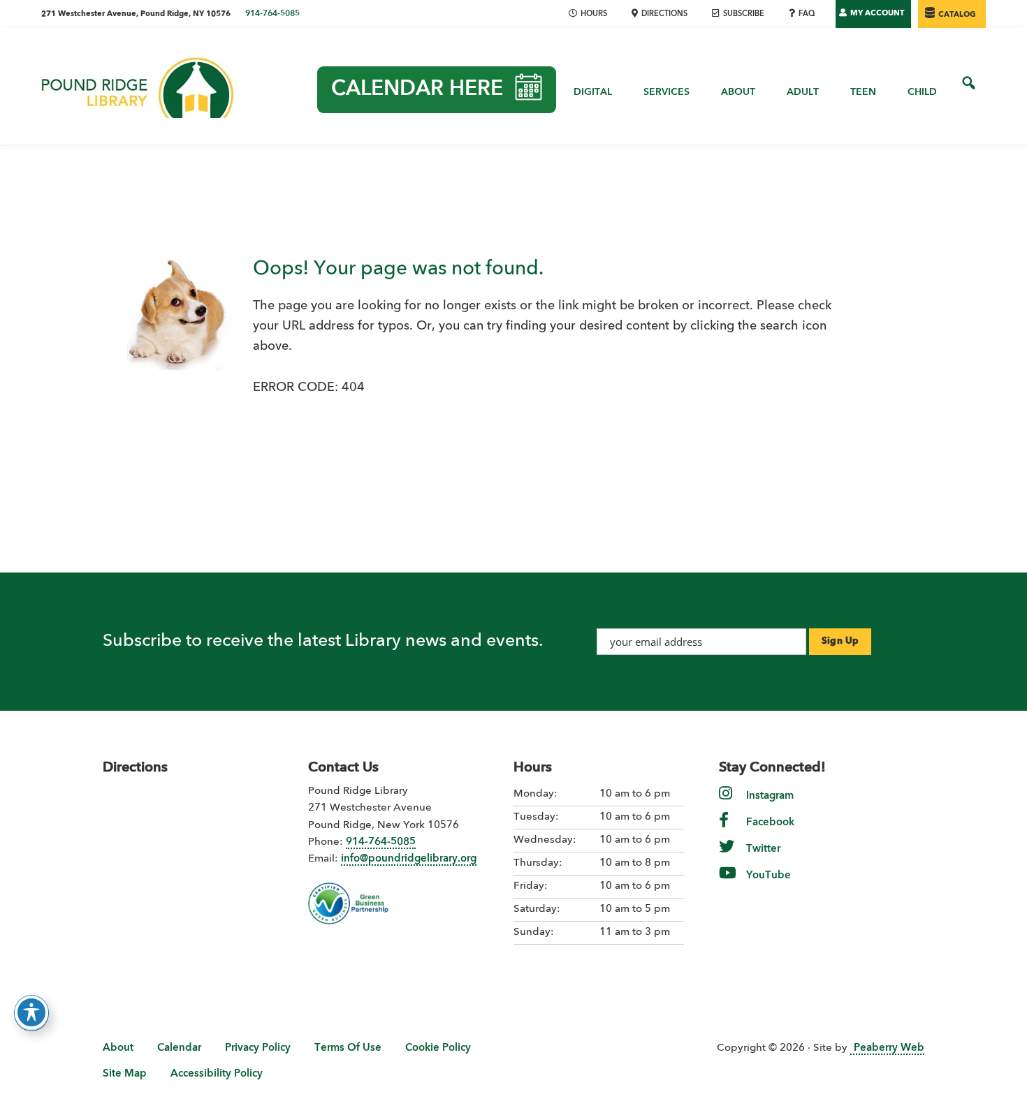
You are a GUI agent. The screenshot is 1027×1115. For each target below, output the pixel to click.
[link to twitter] (726, 856)
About (118, 1048)
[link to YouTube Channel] (727, 883)
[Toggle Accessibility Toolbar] (31, 1012)
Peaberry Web (889, 1048)
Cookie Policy (438, 1048)
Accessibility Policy (216, 1074)
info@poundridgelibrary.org (408, 859)
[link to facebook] (724, 830)
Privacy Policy (258, 1048)
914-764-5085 (272, 14)
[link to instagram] (725, 803)
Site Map (125, 1074)
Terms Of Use (347, 1048)
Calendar (179, 1048)
